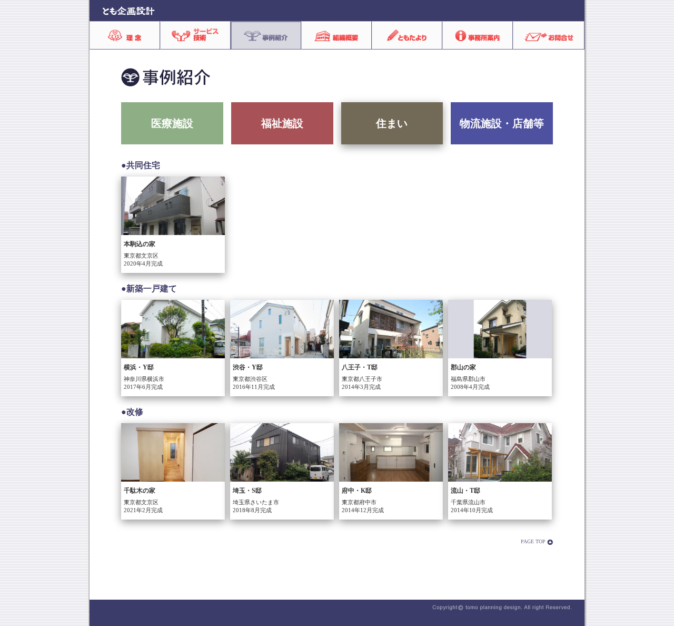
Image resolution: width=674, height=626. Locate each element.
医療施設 (172, 123)
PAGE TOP (534, 541)
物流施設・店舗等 (502, 123)
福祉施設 (282, 123)
